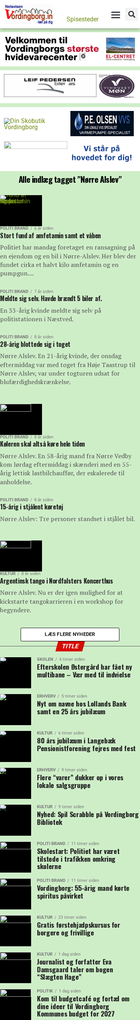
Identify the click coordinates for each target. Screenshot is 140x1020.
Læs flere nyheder (70, 634)
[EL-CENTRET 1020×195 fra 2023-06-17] (70, 59)
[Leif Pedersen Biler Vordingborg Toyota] (50, 95)
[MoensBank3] (102, 164)
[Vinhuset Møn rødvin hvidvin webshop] (116, 96)
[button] (131, 14)
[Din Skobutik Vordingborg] (35, 127)
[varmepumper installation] (102, 134)
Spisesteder (82, 19)
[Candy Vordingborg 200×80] (35, 147)
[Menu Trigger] (115, 15)
